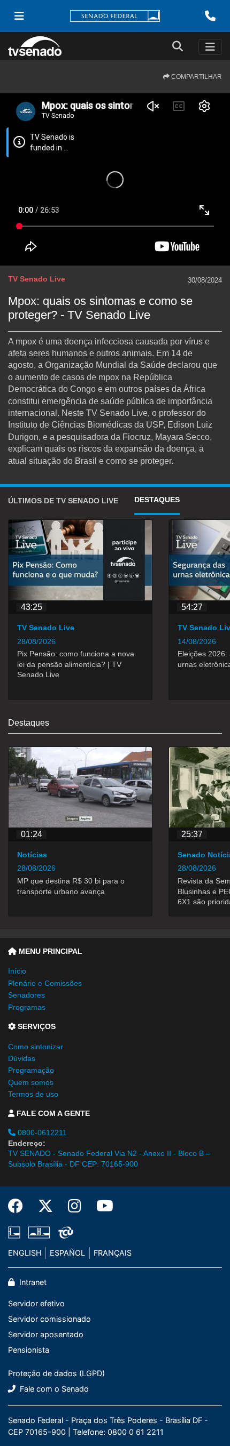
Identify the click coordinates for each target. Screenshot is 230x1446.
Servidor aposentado (45, 1334)
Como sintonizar (35, 1046)
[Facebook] (19, 1206)
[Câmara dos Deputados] (16, 1232)
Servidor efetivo (36, 1303)
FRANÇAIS (113, 1252)
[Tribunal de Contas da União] (64, 1232)
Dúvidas (21, 1058)
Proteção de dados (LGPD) (56, 1373)
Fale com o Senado (53, 1388)
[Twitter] (45, 1206)
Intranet (32, 1282)
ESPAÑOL (67, 1252)
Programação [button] (31, 1070)
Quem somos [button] (30, 1082)
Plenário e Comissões (45, 983)
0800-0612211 (41, 1132)
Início (17, 971)
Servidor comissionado (49, 1318)
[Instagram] (74, 1206)
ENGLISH (25, 1252)
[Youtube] (101, 1206)
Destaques (157, 499)
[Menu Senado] (19, 16)
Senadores (26, 995)
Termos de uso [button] (33, 1094)
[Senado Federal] (115, 16)
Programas (26, 1007)
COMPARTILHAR (196, 77)
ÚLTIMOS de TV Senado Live (63, 500)
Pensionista (28, 1349)
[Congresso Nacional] (39, 1232)
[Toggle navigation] (210, 47)
